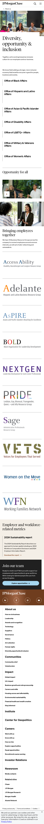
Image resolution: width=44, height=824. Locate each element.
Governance (9, 635)
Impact (9, 671)
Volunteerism (10, 666)
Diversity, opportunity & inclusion (17, 651)
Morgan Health (10, 796)
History (7, 639)
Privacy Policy (6, 821)
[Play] (7, 194)
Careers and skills (11, 689)
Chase (7, 784)
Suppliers (8, 631)
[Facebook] (16, 600)
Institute (10, 711)
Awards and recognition (13, 622)
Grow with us (9, 738)
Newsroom (11, 768)
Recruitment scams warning (15, 754)
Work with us (9, 734)
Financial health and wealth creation (18, 701)
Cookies (35, 808)
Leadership (9, 618)
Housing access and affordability (17, 693)
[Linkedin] (5, 600)
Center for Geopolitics (18, 720)
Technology (9, 627)
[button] (42, 812)
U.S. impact (9, 681)
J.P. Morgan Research (13, 792)
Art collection (10, 643)
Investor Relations (16, 760)
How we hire (9, 742)
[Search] (35, 3)
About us (8, 9)
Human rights (10, 647)
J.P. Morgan (9, 788)
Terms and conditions (23, 808)
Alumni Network (11, 800)
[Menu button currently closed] (40, 3)
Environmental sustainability (15, 697)
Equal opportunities (12, 750)
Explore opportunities (13, 746)
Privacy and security (8, 808)
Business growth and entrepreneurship (19, 685)
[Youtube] (39, 600)
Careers (9, 728)
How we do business (12, 614)
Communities (13, 656)
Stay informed (10, 705)
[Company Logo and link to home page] (12, 5)
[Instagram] (27, 600)
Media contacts (10, 774)
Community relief (11, 662)
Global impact (10, 677)
